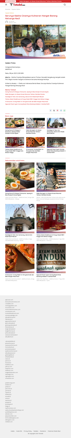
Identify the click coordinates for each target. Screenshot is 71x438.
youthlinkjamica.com (11, 412)
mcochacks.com (9, 307)
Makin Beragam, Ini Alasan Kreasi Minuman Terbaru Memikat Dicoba (29, 1)
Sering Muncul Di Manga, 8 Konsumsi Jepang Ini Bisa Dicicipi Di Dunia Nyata (26, 92)
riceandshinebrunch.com (12, 313)
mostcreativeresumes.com (12, 309)
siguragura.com (9, 376)
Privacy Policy (28, 431)
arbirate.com (8, 414)
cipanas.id (8, 392)
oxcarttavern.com (10, 311)
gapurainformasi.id (10, 321)
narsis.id (7, 359)
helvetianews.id (9, 327)
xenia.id (7, 398)
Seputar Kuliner (9, 13)
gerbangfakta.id (9, 355)
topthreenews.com (10, 408)
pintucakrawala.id (10, 333)
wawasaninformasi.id (11, 345)
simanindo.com (9, 378)
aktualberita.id (9, 337)
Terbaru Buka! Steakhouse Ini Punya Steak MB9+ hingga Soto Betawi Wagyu (27, 99)
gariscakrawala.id (10, 323)
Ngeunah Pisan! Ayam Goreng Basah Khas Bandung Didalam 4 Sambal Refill (27, 104)
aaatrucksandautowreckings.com (14, 410)
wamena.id (8, 400)
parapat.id (8, 402)
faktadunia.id (8, 319)
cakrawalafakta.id (10, 341)
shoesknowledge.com (11, 315)
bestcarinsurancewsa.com (12, 302)
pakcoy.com (8, 366)
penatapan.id (8, 404)
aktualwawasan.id (10, 353)
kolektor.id (8, 385)
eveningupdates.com (11, 305)
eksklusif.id (8, 394)
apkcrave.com (9, 300)
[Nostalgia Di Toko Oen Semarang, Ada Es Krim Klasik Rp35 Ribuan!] (56, 123)
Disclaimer (43, 431)
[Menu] (6, 4)
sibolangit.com (9, 374)
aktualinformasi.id (10, 317)
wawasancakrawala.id (11, 335)
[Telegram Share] (61, 110)
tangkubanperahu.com (11, 372)
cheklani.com (9, 422)
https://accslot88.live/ (11, 290)
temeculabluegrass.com (12, 418)
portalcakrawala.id (10, 349)
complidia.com (9, 303)
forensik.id (8, 363)
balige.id (7, 406)
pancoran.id (8, 388)
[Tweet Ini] (54, 110)
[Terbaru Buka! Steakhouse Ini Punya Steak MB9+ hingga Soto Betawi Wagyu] (14, 142)
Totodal (41, 433)
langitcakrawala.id (10, 329)
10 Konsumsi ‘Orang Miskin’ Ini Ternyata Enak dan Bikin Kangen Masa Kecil (26, 101)
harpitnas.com (9, 368)
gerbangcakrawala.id (11, 325)
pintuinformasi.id (10, 343)
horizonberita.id (9, 347)
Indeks (13, 431)
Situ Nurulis (11, 21)
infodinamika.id (9, 357)
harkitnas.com (9, 370)
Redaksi (36, 431)
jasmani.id (8, 390)
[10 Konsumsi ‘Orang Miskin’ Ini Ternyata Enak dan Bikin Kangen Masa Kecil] (35, 142)
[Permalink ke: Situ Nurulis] (6, 22)
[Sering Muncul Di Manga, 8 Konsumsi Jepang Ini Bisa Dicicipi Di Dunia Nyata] (14, 123)
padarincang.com (10, 383)
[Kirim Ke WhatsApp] (64, 110)
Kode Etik (19, 431)
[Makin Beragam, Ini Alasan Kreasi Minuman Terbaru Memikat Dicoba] (35, 123)
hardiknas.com (9, 364)
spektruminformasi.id (11, 351)
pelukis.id (7, 387)
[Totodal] (17, 4)
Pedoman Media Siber (54, 431)
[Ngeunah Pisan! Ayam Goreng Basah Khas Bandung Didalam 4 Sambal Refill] (56, 142)
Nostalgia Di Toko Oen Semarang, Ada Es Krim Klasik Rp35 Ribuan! (24, 96)
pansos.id (8, 361)
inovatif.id (8, 396)
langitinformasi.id (10, 331)
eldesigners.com (9, 420)
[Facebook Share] (50, 110)
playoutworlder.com (10, 416)
